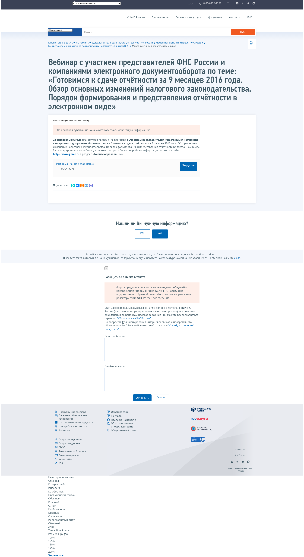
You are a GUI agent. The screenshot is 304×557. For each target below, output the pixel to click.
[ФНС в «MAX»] (253, 3)
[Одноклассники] (82, 185)
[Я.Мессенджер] (73, 185)
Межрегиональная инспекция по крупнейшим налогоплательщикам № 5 (88, 45)
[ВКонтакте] (77, 185)
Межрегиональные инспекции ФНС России (179, 42)
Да (160, 232)
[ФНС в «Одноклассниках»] (242, 3)
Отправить (142, 397)
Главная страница (58, 42)
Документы (215, 17)
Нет (142, 232)
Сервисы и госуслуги (188, 17)
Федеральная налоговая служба (107, 42)
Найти (243, 32)
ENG (250, 17)
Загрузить (188, 165)
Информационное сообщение (75, 164)
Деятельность (160, 17)
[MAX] (91, 185)
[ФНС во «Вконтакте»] (237, 3)
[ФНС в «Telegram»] (248, 3)
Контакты (234, 17)
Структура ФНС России (140, 42)
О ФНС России (136, 17)
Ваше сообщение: (115, 336)
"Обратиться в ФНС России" (134, 318)
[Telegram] (86, 185)
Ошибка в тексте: (114, 366)
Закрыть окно (56, 555)
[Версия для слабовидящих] (191, 3)
